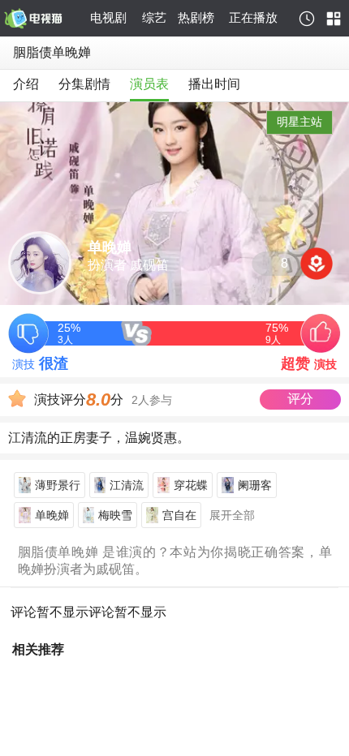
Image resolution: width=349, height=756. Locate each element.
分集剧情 (84, 84)
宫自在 (179, 515)
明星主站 (299, 121)
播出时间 (214, 84)
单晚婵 (52, 515)
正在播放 (253, 17)
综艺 (154, 17)
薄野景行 (57, 485)
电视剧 (108, 17)
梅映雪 (115, 515)
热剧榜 (196, 17)
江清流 (127, 485)
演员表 (149, 84)
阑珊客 (255, 485)
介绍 (26, 84)
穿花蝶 (191, 485)
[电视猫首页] (45, 18)
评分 (300, 399)
